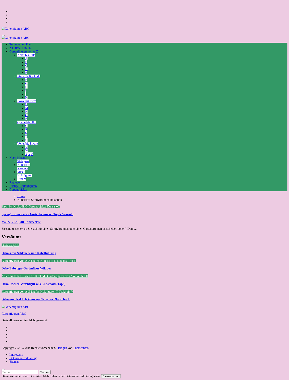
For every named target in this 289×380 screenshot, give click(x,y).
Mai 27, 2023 (10, 222)
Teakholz (65, 291)
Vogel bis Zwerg (27, 143)
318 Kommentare (30, 222)
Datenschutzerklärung (23, 358)
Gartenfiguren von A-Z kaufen (21, 260)
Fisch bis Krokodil (28, 76)
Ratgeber (15, 182)
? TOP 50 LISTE (20, 48)
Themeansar (80, 348)
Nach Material (18, 157)
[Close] (3, 369)
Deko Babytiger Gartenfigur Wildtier (26, 268)
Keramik (22, 168)
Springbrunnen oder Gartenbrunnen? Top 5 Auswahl (37, 214)
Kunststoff (23, 164)
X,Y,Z (29, 154)
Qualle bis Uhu (26, 122)
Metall (21, 171)
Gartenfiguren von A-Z (23, 51)
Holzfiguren (24, 175)
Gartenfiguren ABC (14, 313)
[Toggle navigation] (3, 35)
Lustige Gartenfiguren (23, 186)
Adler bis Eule (26, 55)
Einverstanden (111, 376)
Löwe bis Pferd (26, 101)
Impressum (16, 354)
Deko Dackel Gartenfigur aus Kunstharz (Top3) (33, 284)
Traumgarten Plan (20, 44)
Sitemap (14, 361)
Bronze (21, 179)
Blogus (62, 348)
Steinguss (23, 161)
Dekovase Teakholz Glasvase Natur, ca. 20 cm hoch (36, 299)
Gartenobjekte (18, 189)
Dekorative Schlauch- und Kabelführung (29, 253)
